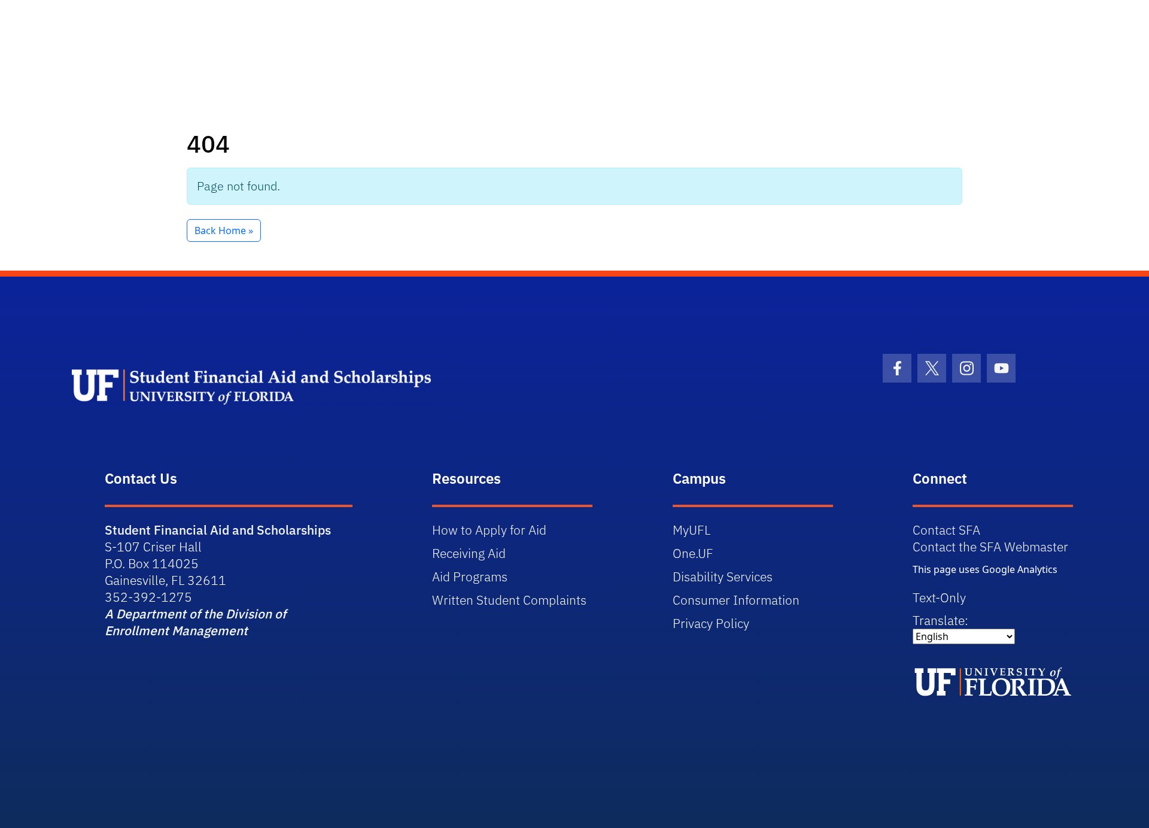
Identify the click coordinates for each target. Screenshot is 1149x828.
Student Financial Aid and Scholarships (218, 529)
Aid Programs (469, 576)
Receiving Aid (469, 553)
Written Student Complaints (509, 600)
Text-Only (939, 597)
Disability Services (723, 576)
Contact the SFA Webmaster (990, 546)
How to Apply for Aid (489, 529)
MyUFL (691, 529)
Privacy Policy (711, 623)
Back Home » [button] (223, 230)
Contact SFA (946, 529)
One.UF (693, 553)
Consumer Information (736, 600)
